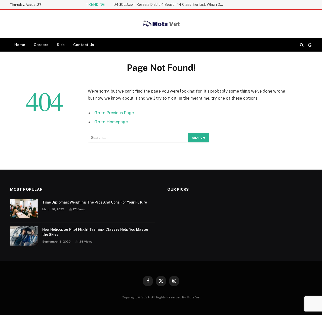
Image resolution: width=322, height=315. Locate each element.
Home (19, 45)
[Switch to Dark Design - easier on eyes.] (309, 45)
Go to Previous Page (114, 112)
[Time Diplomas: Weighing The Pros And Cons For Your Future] (24, 208)
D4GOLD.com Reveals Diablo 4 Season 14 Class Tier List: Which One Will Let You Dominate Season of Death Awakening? (170, 5)
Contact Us (83, 45)
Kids (61, 45)
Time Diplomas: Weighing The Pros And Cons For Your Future (94, 202)
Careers (41, 45)
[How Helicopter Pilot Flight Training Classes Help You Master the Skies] (24, 236)
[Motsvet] (161, 24)
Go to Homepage (111, 121)
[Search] (302, 44)
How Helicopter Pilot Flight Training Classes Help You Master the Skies (95, 232)
